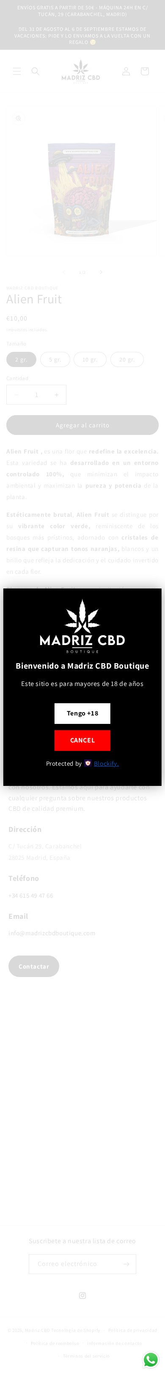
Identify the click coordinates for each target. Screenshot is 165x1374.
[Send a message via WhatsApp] (151, 1360)
